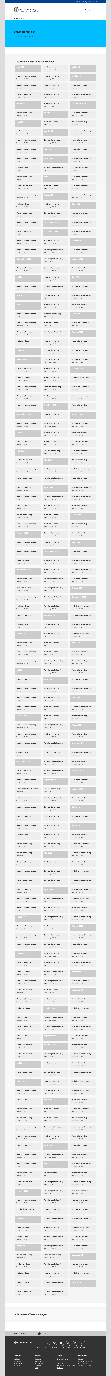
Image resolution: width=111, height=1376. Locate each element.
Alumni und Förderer (20, 1363)
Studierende (17, 1359)
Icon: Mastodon (61, 1343)
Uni (79, 1)
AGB (36, 1368)
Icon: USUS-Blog (82, 1343)
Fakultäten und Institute (85, 1361)
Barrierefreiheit (39, 1363)
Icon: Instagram (47, 1343)
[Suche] (89, 10)
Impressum (38, 1359)
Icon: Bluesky (54, 1343)
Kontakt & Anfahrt (62, 1359)
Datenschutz (39, 1361)
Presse (59, 1361)
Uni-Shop (60, 1368)
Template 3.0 (14, 18)
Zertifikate (38, 1366)
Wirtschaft (17, 1366)
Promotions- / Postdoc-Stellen (66, 1366)
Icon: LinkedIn (75, 1343)
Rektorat (80, 1359)
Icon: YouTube (68, 1343)
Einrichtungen (82, 1363)
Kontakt (43, 1334)
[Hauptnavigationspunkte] (94, 10)
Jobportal (60, 1363)
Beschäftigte (18, 1361)
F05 (91, 1)
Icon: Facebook (40, 1343)
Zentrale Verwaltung (84, 1366)
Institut (18, 18)
